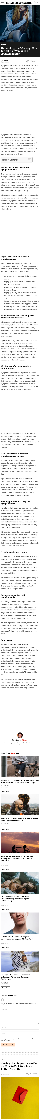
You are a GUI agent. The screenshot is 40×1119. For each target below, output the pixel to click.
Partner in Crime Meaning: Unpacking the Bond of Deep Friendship (19, 819)
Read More (5, 791)
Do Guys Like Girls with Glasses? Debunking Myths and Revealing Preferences (15, 977)
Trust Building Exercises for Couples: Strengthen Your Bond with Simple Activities (17, 858)
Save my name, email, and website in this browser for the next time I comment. (18, 1039)
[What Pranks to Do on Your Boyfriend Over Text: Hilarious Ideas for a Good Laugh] (20, 766)
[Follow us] (38, 2)
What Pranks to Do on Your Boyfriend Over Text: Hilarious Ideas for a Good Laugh (20, 781)
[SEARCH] (35, 2)
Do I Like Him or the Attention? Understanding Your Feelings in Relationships (15, 898)
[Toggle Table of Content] (28, 159)
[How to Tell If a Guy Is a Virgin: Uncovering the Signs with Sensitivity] (20, 923)
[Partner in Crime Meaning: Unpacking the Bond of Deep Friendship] (20, 804)
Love (13, 753)
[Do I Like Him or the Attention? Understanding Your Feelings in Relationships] (20, 883)
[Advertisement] (20, 113)
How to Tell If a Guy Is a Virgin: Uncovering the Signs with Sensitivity (17, 938)
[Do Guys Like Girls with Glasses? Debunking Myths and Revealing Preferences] (20, 961)
